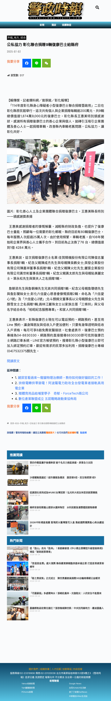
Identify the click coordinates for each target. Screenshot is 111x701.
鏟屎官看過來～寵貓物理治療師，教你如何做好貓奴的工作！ (61, 377)
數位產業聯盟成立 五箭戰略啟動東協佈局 (47, 399)
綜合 (23, 37)
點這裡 (83, 432)
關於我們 (34, 669)
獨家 (54, 25)
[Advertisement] (55, 643)
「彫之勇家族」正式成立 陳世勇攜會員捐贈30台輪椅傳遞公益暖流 (65, 578)
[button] (43, 25)
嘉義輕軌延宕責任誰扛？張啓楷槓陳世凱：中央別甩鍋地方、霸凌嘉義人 (67, 608)
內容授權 (77, 669)
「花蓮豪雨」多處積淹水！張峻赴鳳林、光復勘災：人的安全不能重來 (65, 593)
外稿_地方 (13, 37)
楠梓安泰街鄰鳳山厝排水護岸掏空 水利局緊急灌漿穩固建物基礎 (63, 507)
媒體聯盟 (66, 25)
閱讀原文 (13, 361)
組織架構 (44, 669)
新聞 (42, 25)
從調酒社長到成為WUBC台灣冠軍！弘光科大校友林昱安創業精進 (63, 492)
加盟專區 (67, 669)
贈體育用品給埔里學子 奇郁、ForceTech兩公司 (53, 393)
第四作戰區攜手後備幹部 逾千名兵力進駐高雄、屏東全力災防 (61, 462)
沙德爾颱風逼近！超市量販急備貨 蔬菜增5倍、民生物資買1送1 (63, 477)
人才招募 (56, 669)
